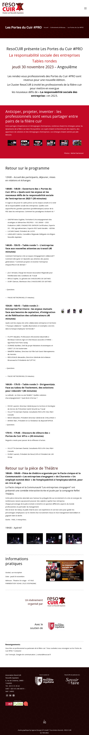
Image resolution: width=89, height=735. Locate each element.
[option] (12, 143)
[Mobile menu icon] (85, 8)
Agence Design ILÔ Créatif (39, 730)
